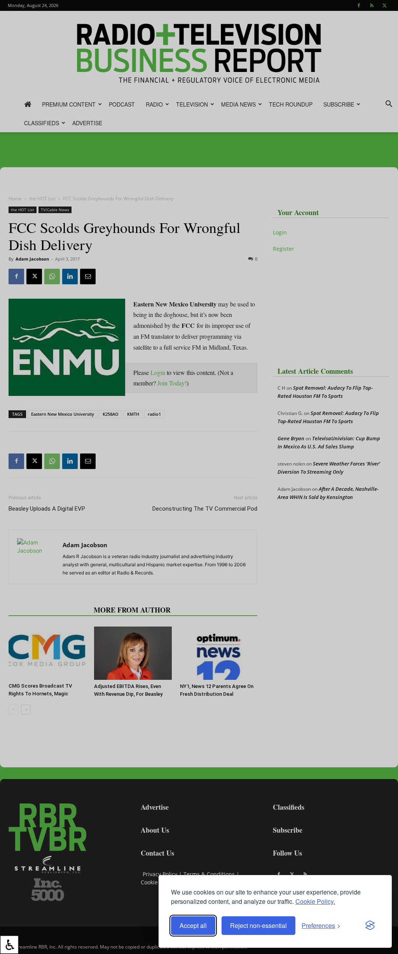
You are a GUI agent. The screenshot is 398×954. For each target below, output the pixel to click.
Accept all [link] (193, 925)
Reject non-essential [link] (258, 925)
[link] (9, 944)
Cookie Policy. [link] (315, 901)
